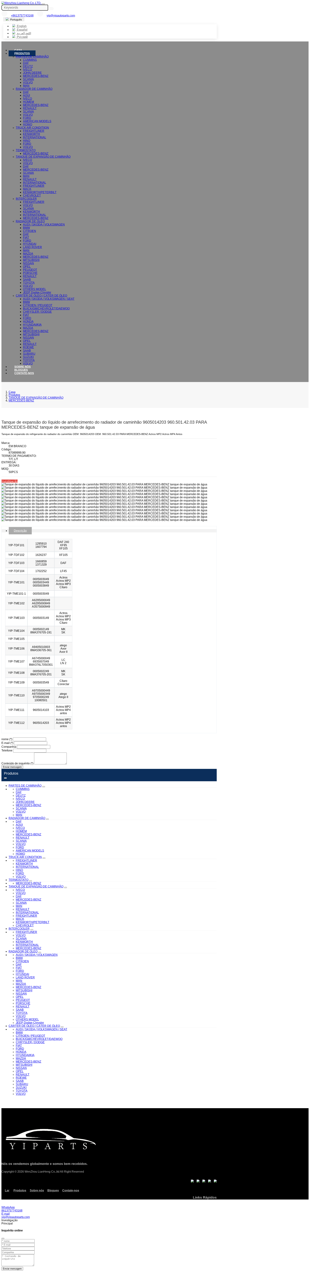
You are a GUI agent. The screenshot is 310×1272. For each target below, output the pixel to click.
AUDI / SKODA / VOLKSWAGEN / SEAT (48, 298)
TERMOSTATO (26, 150)
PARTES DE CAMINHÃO (32, 56)
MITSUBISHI (31, 260)
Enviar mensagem (12, 767)
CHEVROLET (32, 195)
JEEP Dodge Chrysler (37, 292)
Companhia (8, 746)
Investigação (9, 481)
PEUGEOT (30, 269)
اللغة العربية (23, 33)
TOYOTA (29, 282)
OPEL (27, 266)
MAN (26, 85)
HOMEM (28, 101)
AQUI (26, 95)
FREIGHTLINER (33, 130)
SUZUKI (28, 357)
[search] (51, 8)
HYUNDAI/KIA (32, 324)
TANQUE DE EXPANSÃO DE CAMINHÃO (43, 156)
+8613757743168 (22, 15)
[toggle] (43, 3)
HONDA (28, 321)
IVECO (27, 69)
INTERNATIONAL (34, 137)
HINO (26, 140)
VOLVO (28, 82)
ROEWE (28, 347)
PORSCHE (30, 273)
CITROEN (29, 231)
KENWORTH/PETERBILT (40, 192)
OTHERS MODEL (34, 289)
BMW (26, 227)
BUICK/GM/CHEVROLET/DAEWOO (46, 308)
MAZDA (28, 253)
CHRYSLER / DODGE (37, 311)
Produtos (22, 53)
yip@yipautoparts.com (61, 15)
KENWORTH (31, 134)
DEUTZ (28, 66)
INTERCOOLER (26, 198)
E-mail (7, 742)
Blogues (21, 369)
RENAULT (30, 108)
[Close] (2, 1238)
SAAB (27, 279)
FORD (27, 118)
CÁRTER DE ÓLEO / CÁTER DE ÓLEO (41, 295)
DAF (26, 63)
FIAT (26, 237)
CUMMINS (30, 59)
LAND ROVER (32, 247)
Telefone (6, 750)
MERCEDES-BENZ (35, 76)
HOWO (27, 124)
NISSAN (28, 263)
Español (21, 29)
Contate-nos (24, 373)
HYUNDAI (29, 243)
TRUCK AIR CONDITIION (32, 127)
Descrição (20, 530)
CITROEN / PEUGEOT (37, 305)
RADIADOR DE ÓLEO (30, 221)
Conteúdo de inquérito (17, 763)
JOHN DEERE (32, 72)
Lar (7, 1190)
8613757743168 (11, 1210)
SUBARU (29, 353)
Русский (22, 36)
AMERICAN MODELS (37, 121)
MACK (27, 189)
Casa (18, 50)
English (21, 26)
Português (16, 19)
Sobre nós (22, 366)
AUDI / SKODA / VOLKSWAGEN (44, 224)
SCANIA (28, 79)
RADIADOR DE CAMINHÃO (34, 88)
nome (6, 739)
